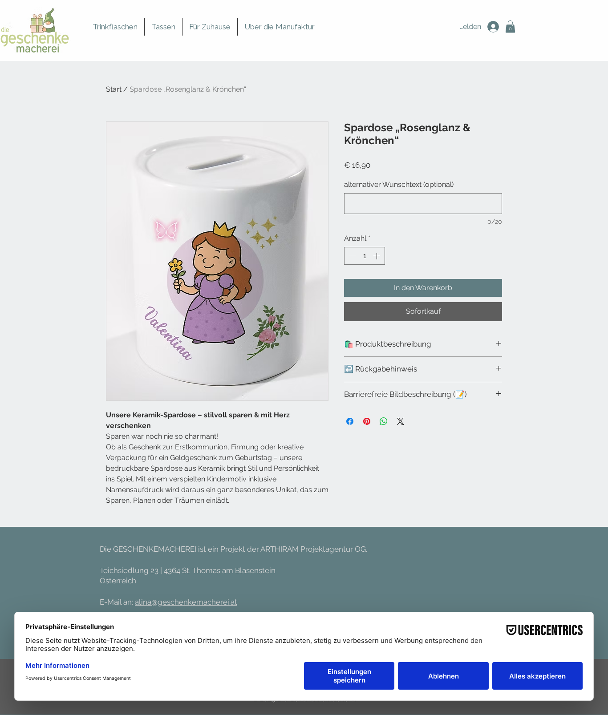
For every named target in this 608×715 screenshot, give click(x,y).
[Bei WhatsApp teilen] (383, 421)
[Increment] (377, 255)
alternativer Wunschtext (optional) (399, 184)
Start (114, 89)
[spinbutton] (364, 255)
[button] (510, 26)
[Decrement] (351, 255)
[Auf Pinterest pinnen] (366, 421)
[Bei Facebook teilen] (350, 421)
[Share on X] (400, 421)
